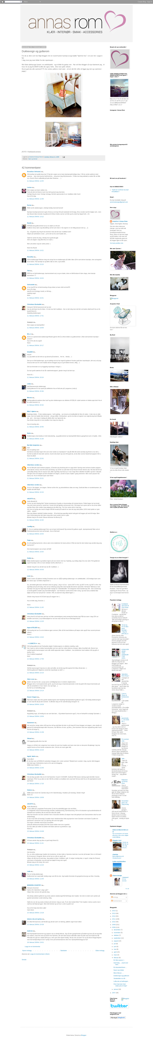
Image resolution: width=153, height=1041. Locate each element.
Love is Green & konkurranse (125, 696)
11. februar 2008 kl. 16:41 (35, 298)
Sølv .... (124, 758)
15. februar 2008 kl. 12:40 (35, 879)
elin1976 (30, 498)
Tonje (29, 540)
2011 (114, 919)
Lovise (29, 187)
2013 (114, 913)
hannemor (30, 722)
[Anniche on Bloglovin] (118, 1018)
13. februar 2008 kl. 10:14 (35, 690)
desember (117, 930)
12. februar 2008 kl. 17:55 (35, 659)
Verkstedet (31, 284)
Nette (29, 433)
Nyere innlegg (27, 950)
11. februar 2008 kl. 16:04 (35, 278)
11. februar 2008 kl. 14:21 (35, 250)
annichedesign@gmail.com (119, 202)
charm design (117, 875)
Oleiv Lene (30, 679)
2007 (114, 993)
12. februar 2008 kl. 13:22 (35, 637)
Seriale (24, 959)
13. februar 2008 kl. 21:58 (35, 732)
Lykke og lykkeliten (119, 861)
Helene (29, 790)
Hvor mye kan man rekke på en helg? (120, 985)
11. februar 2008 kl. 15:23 (35, 264)
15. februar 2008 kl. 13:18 (35, 913)
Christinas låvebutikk (34, 304)
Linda (29, 384)
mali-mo (30, 931)
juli (115, 944)
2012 (114, 916)
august (116, 941)
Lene (28, 576)
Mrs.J (29, 334)
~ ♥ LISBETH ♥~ (32, 643)
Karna (29, 205)
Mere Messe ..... (119, 973)
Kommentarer (117, 901)
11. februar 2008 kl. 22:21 (35, 478)
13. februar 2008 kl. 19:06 (35, 716)
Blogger (83, 1035)
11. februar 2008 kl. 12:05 (35, 181)
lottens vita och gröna (34, 919)
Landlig (29, 526)
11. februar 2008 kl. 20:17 (35, 345)
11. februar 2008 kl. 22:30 (35, 520)
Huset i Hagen (32, 697)
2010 (114, 922)
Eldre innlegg (100, 950)
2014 (114, 911)
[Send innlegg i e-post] (63, 157)
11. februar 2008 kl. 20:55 (35, 427)
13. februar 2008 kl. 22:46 (35, 768)
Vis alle (127, 888)
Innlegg (115, 897)
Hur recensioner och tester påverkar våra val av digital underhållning (120, 835)
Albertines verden (33, 465)
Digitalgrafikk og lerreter (125, 879)
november (117, 932)
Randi (29, 223)
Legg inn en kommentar (32, 946)
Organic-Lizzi (116, 840)
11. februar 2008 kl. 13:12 (35, 216)
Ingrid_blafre (31, 756)
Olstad (29, 738)
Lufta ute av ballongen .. (121, 981)
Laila (28, 871)
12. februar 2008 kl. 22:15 (35, 673)
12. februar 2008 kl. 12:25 (35, 621)
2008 (114, 927)
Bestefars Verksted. (34, 171)
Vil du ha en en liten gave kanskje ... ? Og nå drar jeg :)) (125, 629)
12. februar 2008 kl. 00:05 (35, 569)
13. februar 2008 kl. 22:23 (35, 750)
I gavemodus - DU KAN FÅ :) (125, 719)
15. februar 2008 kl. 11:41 (35, 843)
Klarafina (30, 257)
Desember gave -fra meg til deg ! (125, 803)
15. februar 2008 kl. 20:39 (35, 924)
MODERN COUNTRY (34, 885)
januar (116, 989)
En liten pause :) (119, 960)
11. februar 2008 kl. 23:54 (35, 552)
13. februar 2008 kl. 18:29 (35, 704)
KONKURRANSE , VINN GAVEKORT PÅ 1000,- (125, 654)
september (117, 938)
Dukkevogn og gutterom (121, 976)
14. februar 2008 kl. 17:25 (35, 783)
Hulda (29, 558)
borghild (30, 352)
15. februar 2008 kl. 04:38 (35, 831)
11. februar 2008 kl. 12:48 (35, 199)
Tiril (28, 271)
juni (115, 946)
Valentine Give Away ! (125, 675)
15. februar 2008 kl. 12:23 (35, 865)
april (115, 952)
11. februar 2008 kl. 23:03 (35, 534)
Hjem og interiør (32, 159)
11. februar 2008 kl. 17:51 (35, 316)
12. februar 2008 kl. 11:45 (35, 607)
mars (115, 955)
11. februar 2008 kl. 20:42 (35, 405)
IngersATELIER (32, 627)
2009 (114, 924)
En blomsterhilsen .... (120, 967)
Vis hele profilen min (116, 243)
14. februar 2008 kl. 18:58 (35, 797)
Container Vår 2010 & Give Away (125, 605)
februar (116, 957)
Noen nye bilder (119, 970)
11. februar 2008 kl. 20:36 (35, 391)
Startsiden (63, 950)
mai (115, 949)
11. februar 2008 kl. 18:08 (35, 328)
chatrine (115, 854)
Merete (29, 397)
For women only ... (125, 740)
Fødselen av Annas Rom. (125, 781)
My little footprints (33, 445)
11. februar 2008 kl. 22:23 (35, 492)
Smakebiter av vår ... (120, 978)
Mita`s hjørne (31, 411)
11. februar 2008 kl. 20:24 (35, 377)
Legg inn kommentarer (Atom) (39, 954)
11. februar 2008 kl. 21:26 (35, 439)
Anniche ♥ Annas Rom (120, 221)
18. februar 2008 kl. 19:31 (35, 942)
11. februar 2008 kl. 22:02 (35, 458)
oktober (116, 935)
